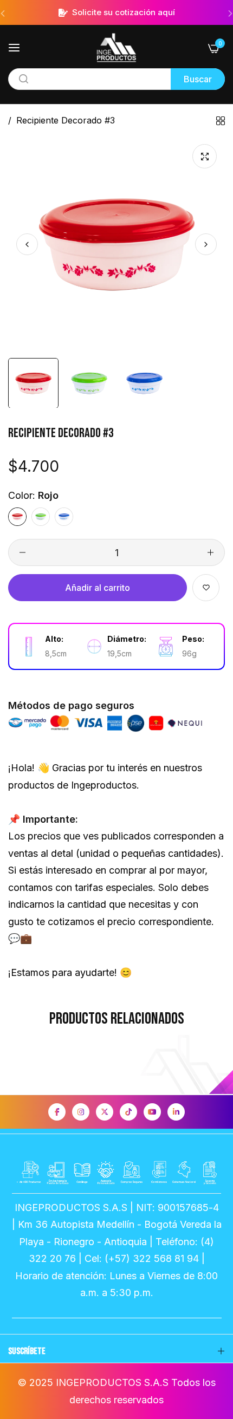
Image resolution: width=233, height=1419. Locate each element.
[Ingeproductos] (116, 47)
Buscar (198, 79)
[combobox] (116, 79)
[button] (206, 244)
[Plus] (210, 552)
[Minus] (22, 552)
